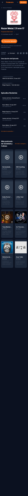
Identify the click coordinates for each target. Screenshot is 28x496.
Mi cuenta (23, 2)
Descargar (12, 53)
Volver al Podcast (7, 7)
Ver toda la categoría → (21, 143)
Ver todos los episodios (7, 131)
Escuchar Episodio (10, 41)
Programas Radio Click (7, 31)
